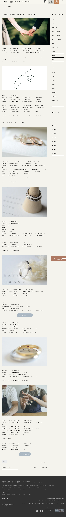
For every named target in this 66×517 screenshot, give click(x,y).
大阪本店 (54, 76)
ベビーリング (55, 19)
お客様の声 (55, 100)
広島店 (54, 88)
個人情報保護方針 (53, 500)
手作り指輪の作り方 (43, 500)
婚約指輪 (54, 92)
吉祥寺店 (54, 59)
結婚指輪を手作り (51, 498)
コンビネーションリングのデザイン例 (39, 468)
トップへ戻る (64, 515)
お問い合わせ (49, 507)
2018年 (54, 149)
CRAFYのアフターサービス (25, 315)
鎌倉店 (54, 64)
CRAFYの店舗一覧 (24, 454)
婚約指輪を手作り (60, 498)
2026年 (54, 117)
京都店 (4, 461)
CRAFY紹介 (55, 27)
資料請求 (59, 507)
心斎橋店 (54, 80)
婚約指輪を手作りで (7, 467)
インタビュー (59, 510)
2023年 (54, 129)
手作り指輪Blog (21, 4)
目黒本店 (54, 51)
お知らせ (54, 23)
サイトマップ (61, 500)
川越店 (54, 68)
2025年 (54, 121)
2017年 (54, 153)
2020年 (54, 141)
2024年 (54, 125)
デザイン (54, 43)
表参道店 (54, 55)
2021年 (54, 137)
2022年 (54, 133)
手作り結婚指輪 (56, 31)
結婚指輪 (54, 96)
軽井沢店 (54, 72)
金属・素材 (55, 47)
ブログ (49, 510)
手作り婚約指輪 (56, 35)
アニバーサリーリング (58, 39)
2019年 (54, 145)
